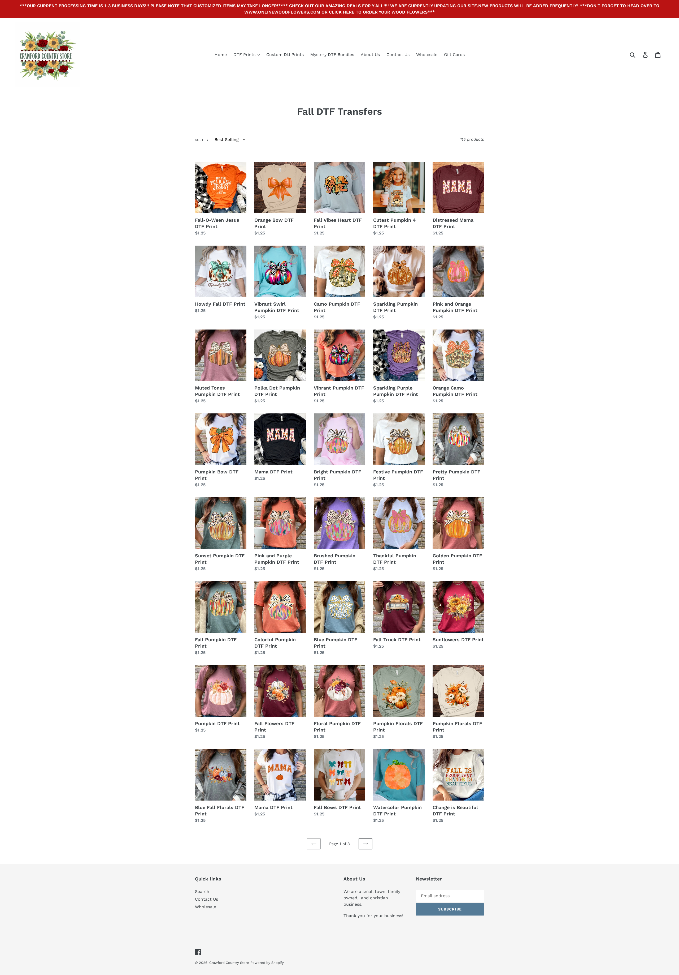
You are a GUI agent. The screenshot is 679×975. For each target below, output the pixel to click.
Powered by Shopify (267, 963)
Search (202, 891)
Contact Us (206, 899)
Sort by (201, 140)
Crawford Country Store (229, 963)
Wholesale (205, 906)
